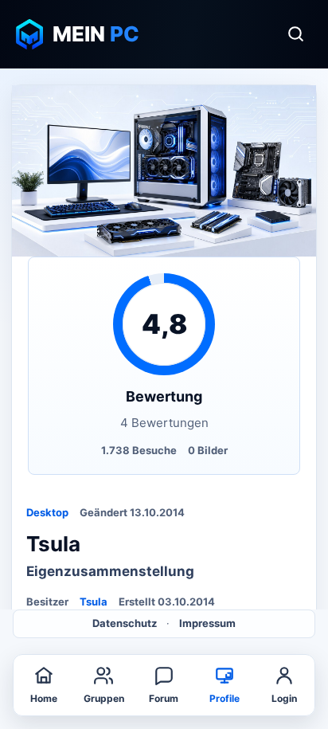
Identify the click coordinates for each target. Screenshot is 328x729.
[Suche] (295, 34)
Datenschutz (124, 623)
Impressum (207, 623)
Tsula (93, 601)
